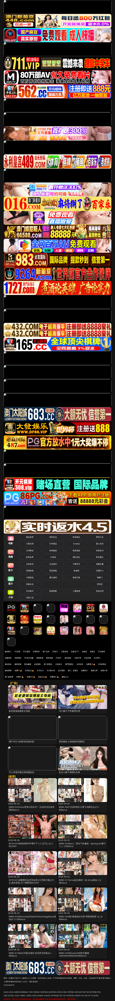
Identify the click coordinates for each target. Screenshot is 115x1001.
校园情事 (53, 591)
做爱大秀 (94, 670)
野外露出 (100, 557)
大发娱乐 (58, 664)
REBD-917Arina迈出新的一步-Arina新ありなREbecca (80, 881)
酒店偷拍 (68, 658)
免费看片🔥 (90, 664)
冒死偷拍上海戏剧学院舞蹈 (71, 741)
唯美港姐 (76, 550)
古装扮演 (30, 564)
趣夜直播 (18, 664)
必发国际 (37, 664)
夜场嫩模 (27, 664)
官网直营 (36, 651)
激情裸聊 (8, 670)
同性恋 (100, 584)
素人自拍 (100, 543)
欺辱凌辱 (30, 557)
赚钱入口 (65, 677)
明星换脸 (53, 570)
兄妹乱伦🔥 (42, 677)
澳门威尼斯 (9, 677)
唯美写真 (76, 577)
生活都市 (30, 591)
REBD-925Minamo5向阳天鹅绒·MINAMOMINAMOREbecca (74, 954)
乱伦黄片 (97, 658)
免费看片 (84, 670)
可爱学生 (76, 564)
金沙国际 (61, 670)
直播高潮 (39, 658)
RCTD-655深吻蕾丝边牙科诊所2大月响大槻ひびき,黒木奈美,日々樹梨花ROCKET (31, 881)
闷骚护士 (100, 570)
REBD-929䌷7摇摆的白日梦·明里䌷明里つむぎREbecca (81, 918)
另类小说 (30, 597)
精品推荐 (30, 537)
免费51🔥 (18, 670)
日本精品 (53, 543)
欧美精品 (76, 537)
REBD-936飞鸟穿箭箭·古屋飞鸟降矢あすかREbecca (79, 808)
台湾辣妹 (30, 550)
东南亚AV (100, 550)
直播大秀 (104, 670)
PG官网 (17, 651)
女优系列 (53, 564)
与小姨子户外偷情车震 (69, 710)
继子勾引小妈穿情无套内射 (21, 741)
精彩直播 (49, 658)
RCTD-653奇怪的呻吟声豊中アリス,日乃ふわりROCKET (31, 845)
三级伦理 (30, 543)
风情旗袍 (30, 570)
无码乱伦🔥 (29, 670)
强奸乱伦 (53, 537)
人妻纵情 (76, 591)
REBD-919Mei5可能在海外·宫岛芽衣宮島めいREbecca (30, 954)
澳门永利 (46, 651)
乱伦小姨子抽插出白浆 (69, 772)
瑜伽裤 (76, 570)
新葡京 (92, 651)
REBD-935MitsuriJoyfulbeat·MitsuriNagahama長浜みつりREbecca (32, 918)
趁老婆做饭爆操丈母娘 (19, 710)
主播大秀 (77, 658)
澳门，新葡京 (73, 670)
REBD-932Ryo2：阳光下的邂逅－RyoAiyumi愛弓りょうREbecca (82, 845)
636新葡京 (102, 664)
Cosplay (76, 543)
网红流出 (76, 557)
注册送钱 (64, 651)
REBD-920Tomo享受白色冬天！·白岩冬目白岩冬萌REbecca (32, 808)
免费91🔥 (20, 677)
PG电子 (55, 651)
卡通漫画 (30, 577)
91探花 (53, 557)
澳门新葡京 (48, 664)
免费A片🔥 (31, 677)
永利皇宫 (80, 664)
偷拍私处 (8, 664)
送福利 (84, 651)
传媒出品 (30, 584)
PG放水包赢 (28, 658)
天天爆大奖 (51, 670)
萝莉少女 (100, 537)
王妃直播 (87, 658)
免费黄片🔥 (54, 677)
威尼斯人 (8, 651)
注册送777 (75, 651)
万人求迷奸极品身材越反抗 (21, 772)
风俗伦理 (100, 591)
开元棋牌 (26, 651)
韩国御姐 (53, 550)
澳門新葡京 (69, 664)
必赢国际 (8, 658)
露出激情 (53, 577)
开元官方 (40, 670)
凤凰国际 (18, 658)
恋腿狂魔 (100, 564)
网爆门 (100, 577)
